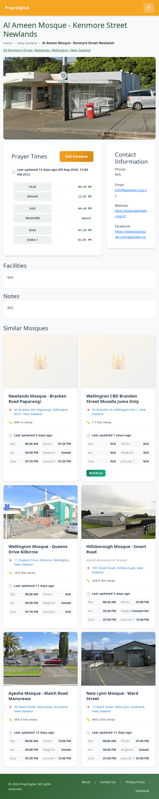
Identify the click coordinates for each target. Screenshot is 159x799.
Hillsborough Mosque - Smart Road (116, 549)
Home (7, 43)
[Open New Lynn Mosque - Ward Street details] (118, 659)
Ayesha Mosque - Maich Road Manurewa (38, 695)
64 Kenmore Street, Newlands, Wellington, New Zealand (46, 50)
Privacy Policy (135, 782)
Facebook (142, 791)
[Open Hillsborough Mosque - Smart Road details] (118, 512)
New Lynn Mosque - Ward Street (112, 695)
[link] (40, 408)
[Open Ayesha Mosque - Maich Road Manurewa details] (41, 659)
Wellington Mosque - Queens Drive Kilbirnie (37, 549)
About (86, 782)
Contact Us (108, 782)
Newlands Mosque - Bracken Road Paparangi (37, 398)
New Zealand (27, 43)
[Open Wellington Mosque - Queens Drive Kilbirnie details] (41, 512)
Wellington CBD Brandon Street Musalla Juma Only (112, 398)
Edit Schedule (76, 156)
